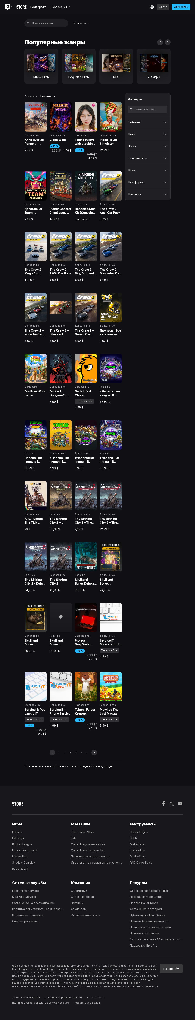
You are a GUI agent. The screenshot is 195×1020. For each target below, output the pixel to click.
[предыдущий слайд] (160, 42)
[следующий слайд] (168, 42)
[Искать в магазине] (28, 23)
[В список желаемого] (42, 106)
